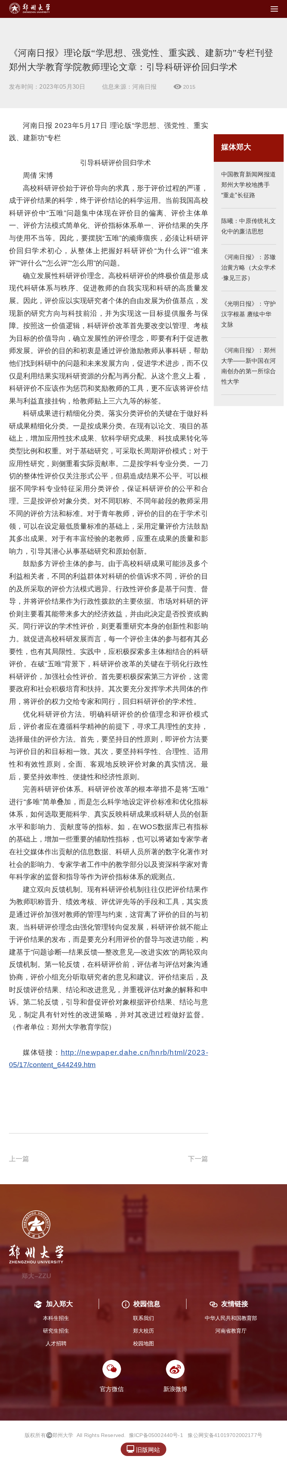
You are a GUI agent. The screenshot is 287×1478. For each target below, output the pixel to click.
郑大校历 (143, 1331)
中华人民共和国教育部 (231, 1318)
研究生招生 (56, 1331)
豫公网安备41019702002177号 (225, 1435)
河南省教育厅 (231, 1331)
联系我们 (143, 1318)
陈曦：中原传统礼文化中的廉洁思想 (248, 226)
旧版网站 (143, 1449)
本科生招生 (56, 1318)
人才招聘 (56, 1343)
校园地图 (143, 1343)
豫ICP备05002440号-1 (156, 1435)
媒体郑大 (236, 147)
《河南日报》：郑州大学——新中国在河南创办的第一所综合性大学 (248, 366)
